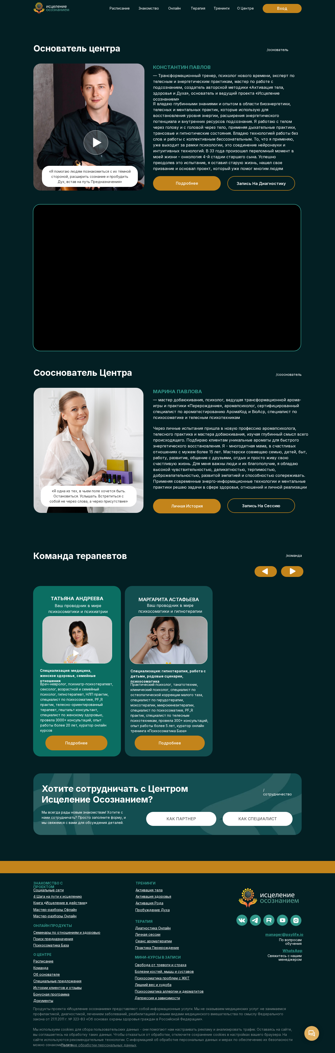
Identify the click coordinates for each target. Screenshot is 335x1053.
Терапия (198, 8)
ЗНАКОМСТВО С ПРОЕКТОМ (48, 885)
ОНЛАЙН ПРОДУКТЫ (52, 925)
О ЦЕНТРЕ (42, 954)
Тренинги (222, 8)
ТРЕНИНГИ (145, 883)
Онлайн (174, 8)
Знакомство (149, 8)
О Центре (245, 8)
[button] (96, 142)
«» (60, 903)
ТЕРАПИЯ (144, 921)
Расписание (120, 8)
